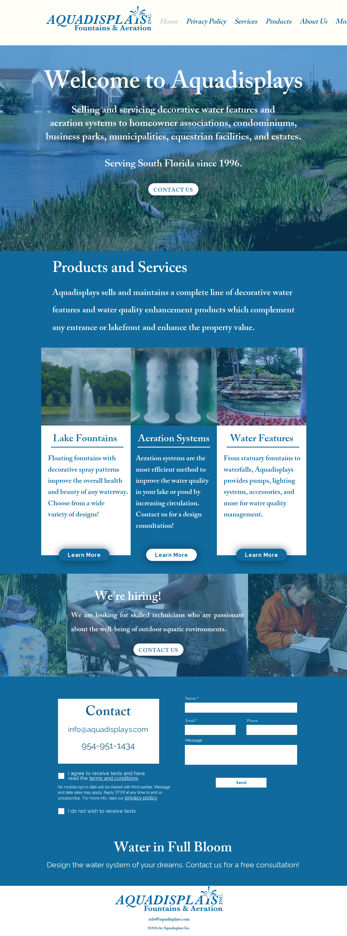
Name (190, 698)
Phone (252, 720)
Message (193, 740)
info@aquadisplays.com (108, 729)
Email (189, 720)
